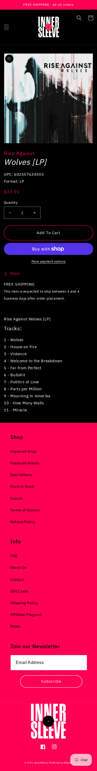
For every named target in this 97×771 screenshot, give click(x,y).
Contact (17, 579)
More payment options (49, 261)
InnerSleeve (41, 762)
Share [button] (15, 273)
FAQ (14, 555)
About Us (18, 567)
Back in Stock (22, 486)
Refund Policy (22, 521)
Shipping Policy (24, 603)
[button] (6, 27)
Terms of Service (25, 510)
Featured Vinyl (23, 451)
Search (16, 498)
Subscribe (51, 681)
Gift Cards (19, 591)
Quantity (10, 202)
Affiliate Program (25, 614)
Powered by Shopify (60, 762)
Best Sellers (21, 474)
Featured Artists (25, 463)
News (15, 626)
